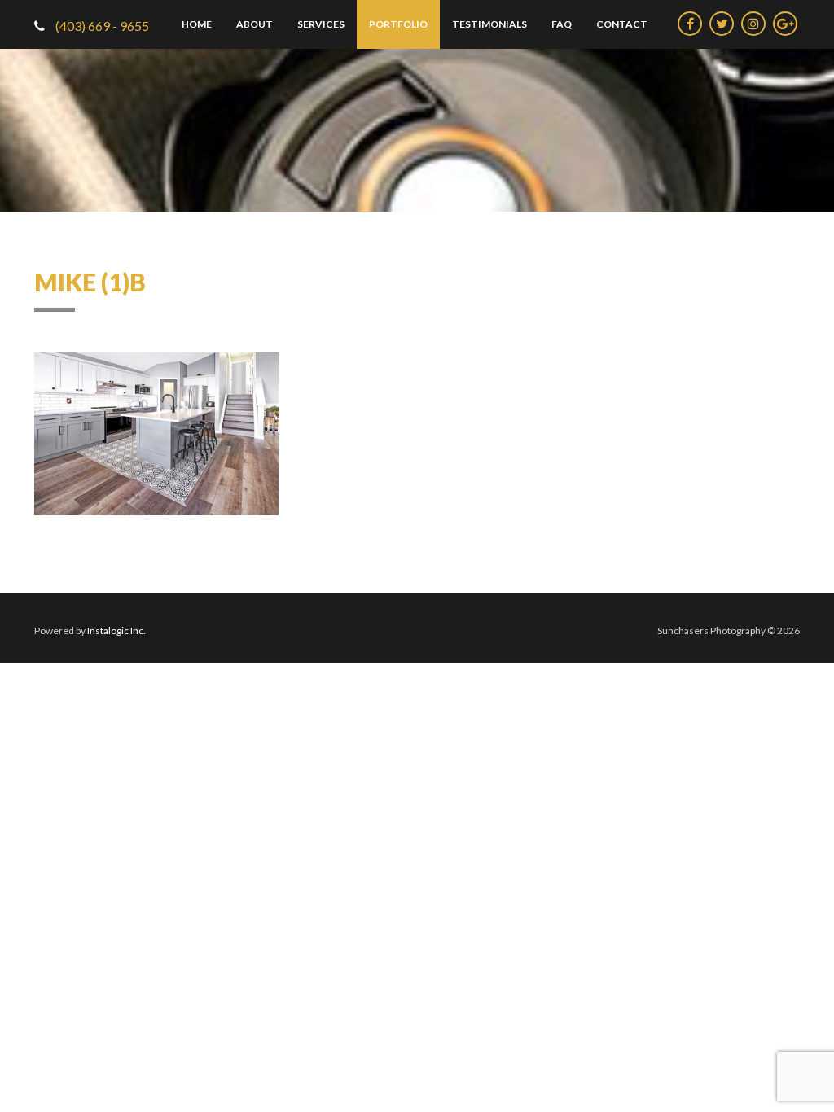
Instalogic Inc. (116, 630)
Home (197, 24)
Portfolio (398, 24)
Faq (561, 24)
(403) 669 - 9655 (101, 25)
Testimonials (489, 24)
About (254, 24)
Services (321, 24)
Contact (621, 24)
